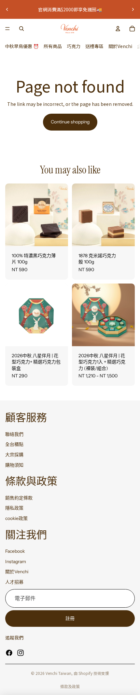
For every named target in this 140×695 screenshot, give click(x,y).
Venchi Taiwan (58, 673)
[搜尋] (21, 28)
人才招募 (14, 582)
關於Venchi (120, 46)
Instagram (15, 561)
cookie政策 (16, 518)
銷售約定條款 (19, 497)
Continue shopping (70, 122)
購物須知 (14, 465)
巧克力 (73, 46)
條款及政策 (70, 686)
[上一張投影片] (7, 9)
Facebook (15, 551)
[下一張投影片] (133, 9)
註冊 (70, 618)
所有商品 (53, 46)
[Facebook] (9, 653)
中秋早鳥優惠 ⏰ (22, 46)
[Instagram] (20, 653)
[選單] (7, 28)
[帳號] (118, 28)
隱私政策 (14, 508)
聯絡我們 (14, 434)
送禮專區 (94, 46)
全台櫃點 (14, 444)
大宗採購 (14, 455)
